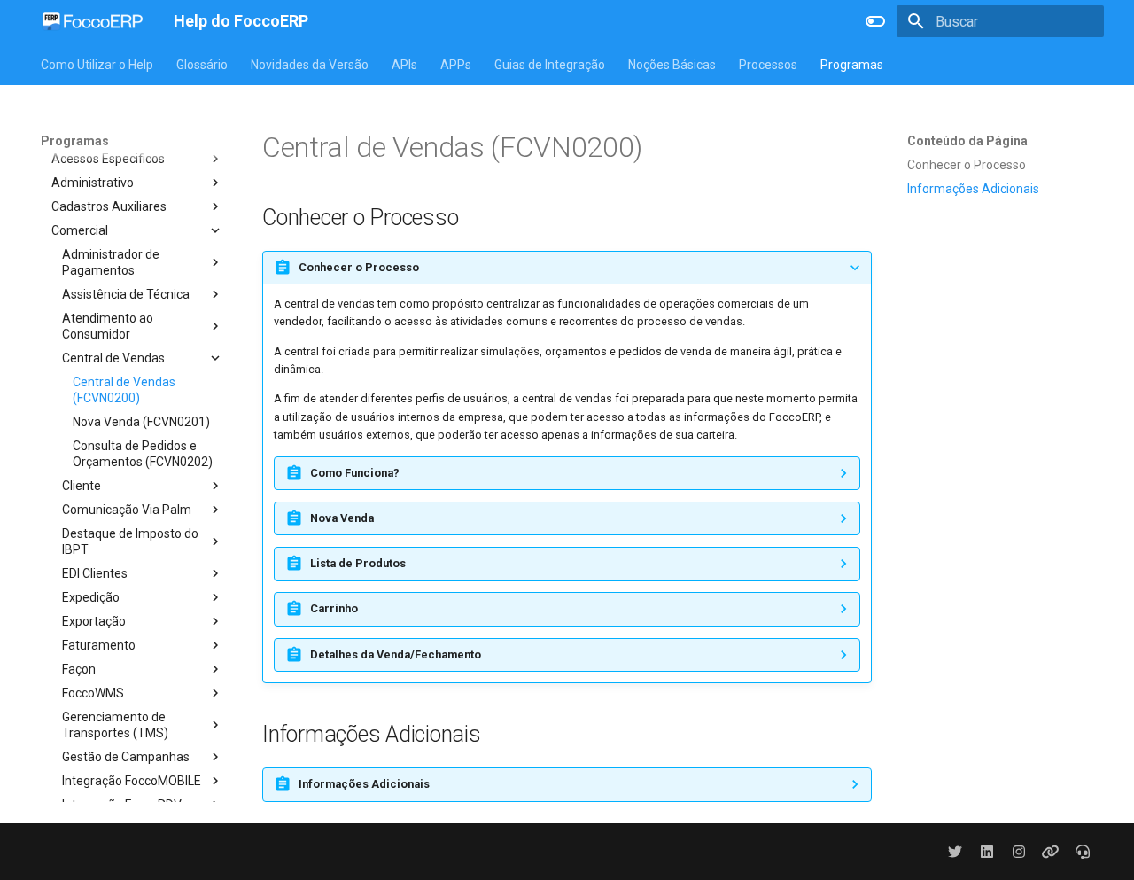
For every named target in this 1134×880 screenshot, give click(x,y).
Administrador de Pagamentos (110, 262)
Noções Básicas (672, 65)
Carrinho (334, 608)
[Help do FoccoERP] (93, 21)
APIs (404, 65)
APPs (455, 65)
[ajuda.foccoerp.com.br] (1082, 851)
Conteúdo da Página (967, 141)
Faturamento (99, 645)
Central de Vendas (113, 358)
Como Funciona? (355, 472)
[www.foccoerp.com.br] (1051, 851)
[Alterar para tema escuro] (875, 21)
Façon (79, 669)
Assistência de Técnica (126, 294)
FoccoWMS (93, 693)
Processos (768, 65)
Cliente (81, 486)
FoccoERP (69, 135)
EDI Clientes (95, 573)
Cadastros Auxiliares (109, 206)
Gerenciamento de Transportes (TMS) (115, 725)
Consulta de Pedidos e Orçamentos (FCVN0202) (143, 454)
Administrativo (92, 182)
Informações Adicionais (973, 189)
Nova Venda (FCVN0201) (141, 422)
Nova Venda (342, 518)
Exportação (94, 621)
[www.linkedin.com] (987, 851)
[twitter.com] (955, 851)
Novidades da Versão (310, 65)
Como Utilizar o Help (97, 65)
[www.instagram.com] (1019, 851)
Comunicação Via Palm (126, 509)
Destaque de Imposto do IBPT (130, 541)
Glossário (202, 65)
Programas (851, 65)
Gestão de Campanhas (126, 757)
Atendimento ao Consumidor (107, 326)
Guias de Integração (549, 65)
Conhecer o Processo (966, 165)
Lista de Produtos (358, 563)
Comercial (79, 230)
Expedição (91, 597)
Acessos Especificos (108, 159)
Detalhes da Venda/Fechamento (395, 654)
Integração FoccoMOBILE (131, 781)
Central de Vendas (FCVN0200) (124, 390)
